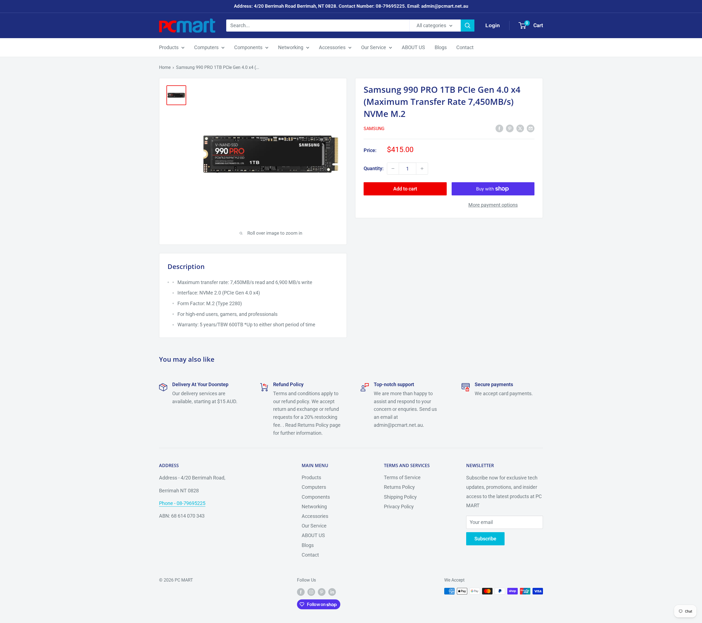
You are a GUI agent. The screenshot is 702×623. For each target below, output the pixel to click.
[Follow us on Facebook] (301, 592)
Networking (290, 47)
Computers (206, 47)
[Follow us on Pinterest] (321, 592)
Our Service (373, 47)
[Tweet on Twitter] (520, 128)
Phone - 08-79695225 (182, 503)
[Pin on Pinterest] (510, 128)
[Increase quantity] (422, 168)
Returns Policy (399, 487)
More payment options (493, 205)
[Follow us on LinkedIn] (332, 592)
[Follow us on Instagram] (311, 592)
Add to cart (405, 189)
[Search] (467, 25)
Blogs (441, 47)
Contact (465, 47)
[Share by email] (530, 128)
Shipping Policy (400, 497)
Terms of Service (402, 477)
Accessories (332, 47)
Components (248, 47)
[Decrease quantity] (393, 168)
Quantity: (374, 168)
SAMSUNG (374, 128)
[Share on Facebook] (499, 128)
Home (165, 67)
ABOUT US (413, 47)
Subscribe (485, 538)
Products (169, 47)
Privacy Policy (399, 506)
